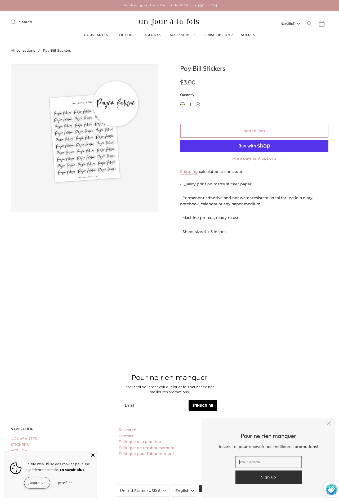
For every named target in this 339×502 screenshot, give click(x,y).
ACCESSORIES (182, 35)
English (289, 23)
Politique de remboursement (147, 447)
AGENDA (151, 35)
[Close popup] (329, 424)
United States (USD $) (141, 490)
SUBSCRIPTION (217, 35)
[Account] (309, 23)
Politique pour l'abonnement (146, 453)
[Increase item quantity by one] (198, 105)
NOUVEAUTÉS (96, 35)
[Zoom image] (85, 139)
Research (127, 429)
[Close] (93, 455)
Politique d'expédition (140, 441)
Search (25, 22)
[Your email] (268, 462)
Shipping (189, 171)
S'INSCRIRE (203, 405)
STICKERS (125, 35)
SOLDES (248, 35)
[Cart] (321, 23)
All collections (23, 50)
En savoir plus (72, 469)
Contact (126, 435)
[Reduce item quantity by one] (182, 105)
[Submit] (16, 22)
